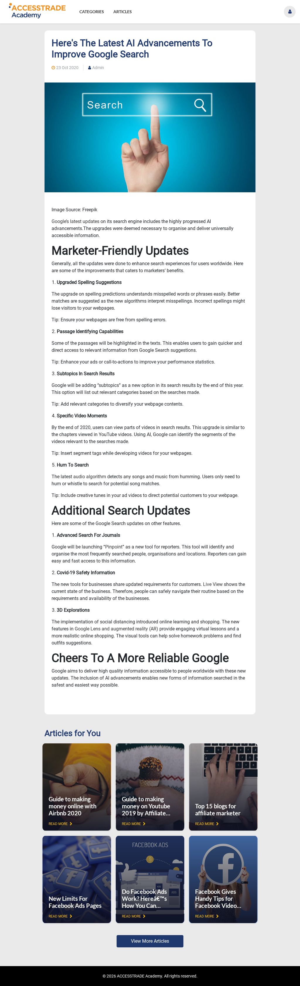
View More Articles (150, 941)
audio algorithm (89, 476)
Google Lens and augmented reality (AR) (116, 629)
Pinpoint (113, 547)
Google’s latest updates (75, 221)
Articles (122, 11)
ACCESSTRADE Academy (139, 976)
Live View (213, 584)
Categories (91, 11)
